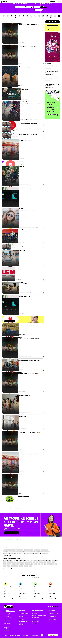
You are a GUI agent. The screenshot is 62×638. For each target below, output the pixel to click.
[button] (29, 7)
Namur (5, 596)
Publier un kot (21, 623)
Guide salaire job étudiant (8, 628)
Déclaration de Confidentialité (34, 635)
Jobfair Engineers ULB (35, 618)
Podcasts (50, 614)
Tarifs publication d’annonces (23, 613)
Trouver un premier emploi (8, 617)
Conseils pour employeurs (23, 617)
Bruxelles (5, 588)
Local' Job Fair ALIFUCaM (36, 620)
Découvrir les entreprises (7, 619)
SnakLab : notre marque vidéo (53, 613)
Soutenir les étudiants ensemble (37, 611)
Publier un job (21, 616)
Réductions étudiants (7, 623)
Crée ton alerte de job (7, 613)
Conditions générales (24, 635)
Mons (5, 594)
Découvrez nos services (22, 611)
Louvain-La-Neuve (6, 593)
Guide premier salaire (7, 630)
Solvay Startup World (35, 621)
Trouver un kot (6, 622)
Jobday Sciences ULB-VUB (36, 617)
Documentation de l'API (52, 619)
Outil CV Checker (6, 625)
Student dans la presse (52, 616)
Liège (4, 591)
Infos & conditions (21, 624)
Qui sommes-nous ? (52, 611)
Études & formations (7, 620)
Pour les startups (21, 614)
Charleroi (5, 590)
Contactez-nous (21, 619)
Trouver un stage (6, 616)
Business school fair (35, 623)
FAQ (49, 617)
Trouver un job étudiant (7, 614)
